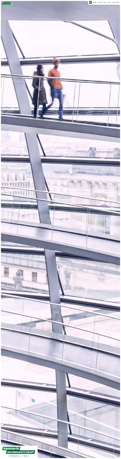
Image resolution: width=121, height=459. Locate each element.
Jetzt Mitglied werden (14, 456)
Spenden (25, 456)
